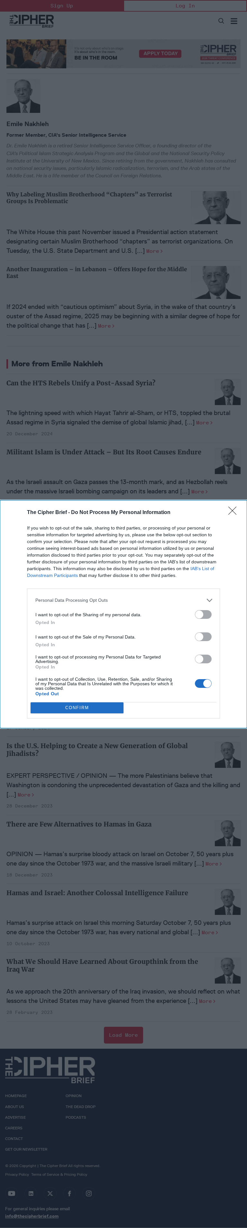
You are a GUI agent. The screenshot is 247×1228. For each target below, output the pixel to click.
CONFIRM (77, 707)
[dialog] (123, 614)
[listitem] (123, 600)
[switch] (203, 614)
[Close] (234, 513)
